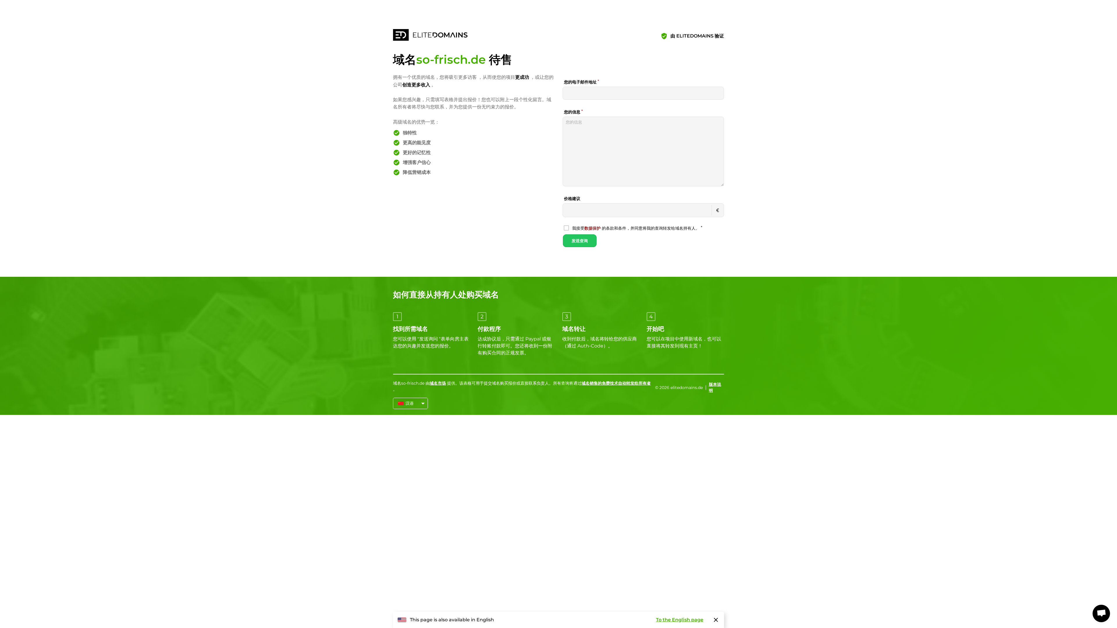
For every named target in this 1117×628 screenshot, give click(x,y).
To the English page (679, 619)
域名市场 (438, 383)
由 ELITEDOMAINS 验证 (697, 36)
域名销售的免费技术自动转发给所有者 (616, 383)
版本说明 (715, 387)
